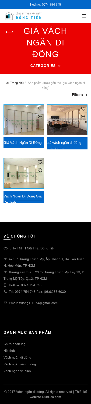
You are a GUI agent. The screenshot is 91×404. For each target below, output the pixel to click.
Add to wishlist (40, 109)
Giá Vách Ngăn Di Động (23, 143)
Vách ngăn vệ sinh (17, 371)
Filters (77, 95)
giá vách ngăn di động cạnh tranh (64, 146)
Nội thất (9, 350)
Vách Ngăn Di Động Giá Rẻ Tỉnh (23, 199)
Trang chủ (17, 83)
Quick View (40, 117)
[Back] (9, 32)
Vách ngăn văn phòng (20, 364)
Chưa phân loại (15, 344)
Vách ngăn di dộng (17, 357)
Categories (43, 66)
